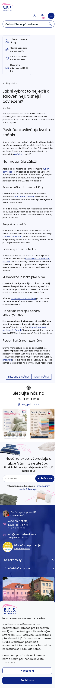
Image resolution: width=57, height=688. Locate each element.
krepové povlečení (12, 236)
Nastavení (27, 670)
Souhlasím (27, 680)
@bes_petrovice (28, 404)
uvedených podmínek (24, 642)
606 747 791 (22, 525)
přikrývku (7, 359)
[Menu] (51, 16)
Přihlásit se (45, 478)
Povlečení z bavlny (24, 196)
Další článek (42, 376)
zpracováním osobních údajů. (34, 487)
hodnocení (22, 548)
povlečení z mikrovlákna (23, 298)
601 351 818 (21, 521)
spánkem (19, 154)
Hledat (50, 24)
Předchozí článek (18, 376)
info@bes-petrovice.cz (22, 534)
